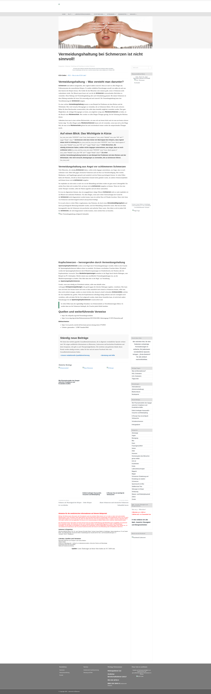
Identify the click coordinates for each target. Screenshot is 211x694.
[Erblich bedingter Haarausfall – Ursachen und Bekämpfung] (93, 429)
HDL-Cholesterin (137, 373)
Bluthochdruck (136, 391)
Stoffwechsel (99, 14)
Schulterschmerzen (137, 421)
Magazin (133, 14)
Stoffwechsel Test (137, 486)
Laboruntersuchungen (82, 14)
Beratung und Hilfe (88, 672)
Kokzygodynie (136, 424)
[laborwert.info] (73, 6)
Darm (133, 443)
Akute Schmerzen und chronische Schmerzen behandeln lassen (114, 503)
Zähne (134, 496)
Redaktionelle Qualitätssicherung (91, 670)
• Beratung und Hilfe (108, 355)
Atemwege (135, 433)
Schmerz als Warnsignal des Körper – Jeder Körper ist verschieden (75, 503)
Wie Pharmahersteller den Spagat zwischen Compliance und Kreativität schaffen (69, 382)
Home (64, 14)
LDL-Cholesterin (136, 376)
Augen (134, 435)
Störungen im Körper (138, 489)
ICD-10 (134, 461)
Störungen (111, 14)
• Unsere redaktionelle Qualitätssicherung (75, 355)
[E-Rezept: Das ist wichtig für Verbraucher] (117, 429)
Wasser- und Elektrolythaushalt (141, 494)
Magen (134, 474)
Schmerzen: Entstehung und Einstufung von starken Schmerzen (80, 66)
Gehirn (134, 448)
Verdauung (135, 491)
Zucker (134, 499)
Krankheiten (122, 14)
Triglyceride (135, 378)
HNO (133, 451)
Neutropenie (135, 394)
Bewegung (135, 438)
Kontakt (61, 675)
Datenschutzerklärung (64, 672)
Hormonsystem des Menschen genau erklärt (141, 457)
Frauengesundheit (137, 445)
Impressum (62, 670)
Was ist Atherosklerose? (139, 371)
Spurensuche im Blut (138, 484)
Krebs (133, 466)
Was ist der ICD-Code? (79, 75)
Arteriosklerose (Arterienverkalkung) (138, 388)
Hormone (134, 453)
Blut (69, 14)
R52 (69, 75)
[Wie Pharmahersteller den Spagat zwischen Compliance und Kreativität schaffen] (69, 372)
